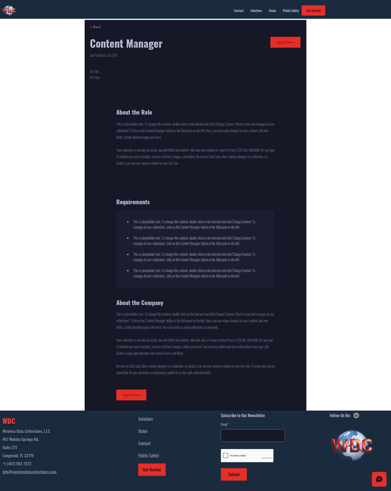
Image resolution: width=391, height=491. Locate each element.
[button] (285, 42)
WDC (8, 421)
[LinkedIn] (356, 415)
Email (224, 424)
